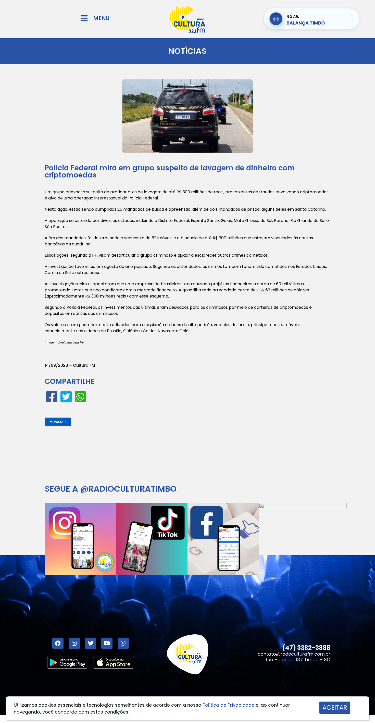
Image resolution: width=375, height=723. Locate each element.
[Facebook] (58, 643)
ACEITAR (334, 707)
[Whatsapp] (123, 643)
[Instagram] (74, 643)
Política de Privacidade (228, 705)
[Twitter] (90, 643)
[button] (58, 422)
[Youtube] (106, 643)
